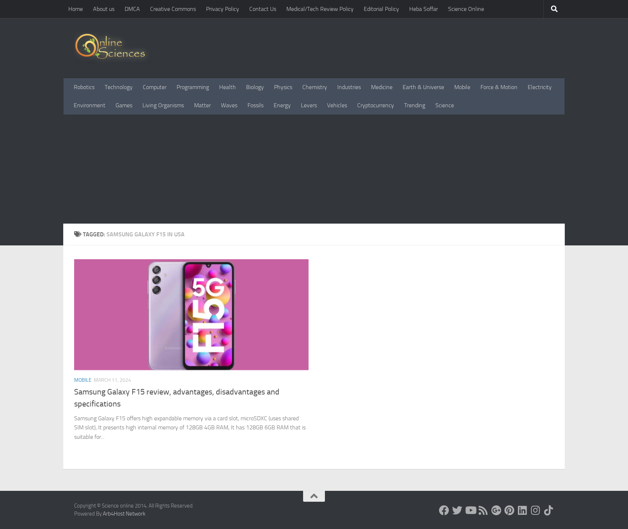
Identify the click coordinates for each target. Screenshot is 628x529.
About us (103, 8)
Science (444, 105)
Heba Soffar (423, 8)
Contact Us (262, 8)
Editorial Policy (381, 8)
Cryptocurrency (375, 105)
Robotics (84, 87)
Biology (255, 87)
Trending (414, 105)
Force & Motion (499, 87)
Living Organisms (163, 105)
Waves (229, 105)
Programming (193, 87)
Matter (202, 105)
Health (227, 87)
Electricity (540, 87)
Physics (283, 87)
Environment (89, 105)
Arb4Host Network (124, 513)
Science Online (466, 8)
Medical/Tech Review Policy (320, 8)
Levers (309, 105)
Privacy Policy (222, 8)
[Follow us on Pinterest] (509, 510)
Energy (282, 105)
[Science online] (444, 510)
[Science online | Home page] (113, 48)
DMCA (132, 8)
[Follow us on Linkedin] (523, 510)
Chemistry (314, 87)
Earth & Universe (423, 87)
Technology (119, 87)
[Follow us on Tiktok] (549, 510)
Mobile (462, 87)
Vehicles (337, 105)
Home (75, 8)
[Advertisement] (314, 169)
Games (124, 105)
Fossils (255, 105)
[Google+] (496, 510)
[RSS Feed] (483, 510)
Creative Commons (173, 8)
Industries (349, 87)
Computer (154, 87)
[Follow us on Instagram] (536, 510)
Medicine (381, 87)
